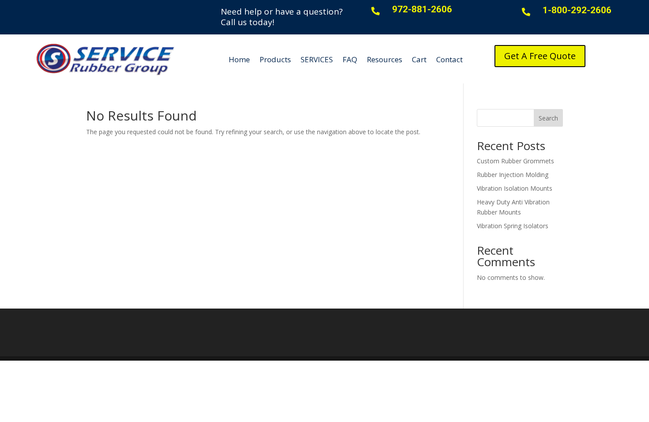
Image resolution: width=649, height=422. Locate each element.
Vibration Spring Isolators (512, 226)
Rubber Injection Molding (512, 174)
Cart (419, 59)
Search (548, 118)
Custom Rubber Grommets (515, 161)
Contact (449, 59)
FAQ (350, 59)
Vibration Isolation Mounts (514, 188)
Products (275, 59)
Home (239, 59)
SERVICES (317, 59)
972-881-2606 (422, 9)
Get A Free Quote (540, 56)
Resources (384, 59)
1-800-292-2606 (577, 10)
